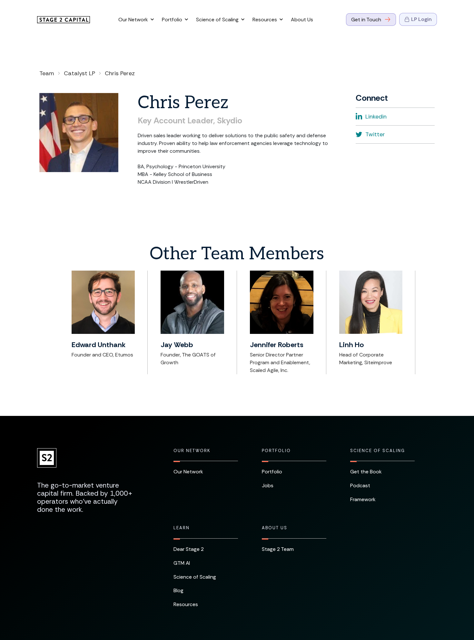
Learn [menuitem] (181, 528)
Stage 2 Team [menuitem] (278, 549)
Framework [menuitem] (363, 499)
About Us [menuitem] (274, 528)
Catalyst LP (79, 73)
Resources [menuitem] (185, 604)
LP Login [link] (421, 19)
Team (46, 73)
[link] (63, 19)
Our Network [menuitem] (191, 450)
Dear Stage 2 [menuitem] (188, 549)
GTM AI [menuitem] (181, 563)
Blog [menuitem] (178, 590)
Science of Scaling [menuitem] (377, 450)
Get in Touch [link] (366, 19)
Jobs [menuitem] (267, 485)
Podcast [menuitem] (360, 485)
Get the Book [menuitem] (366, 471)
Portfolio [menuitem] (276, 450)
